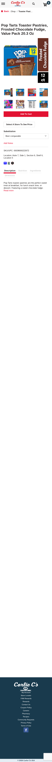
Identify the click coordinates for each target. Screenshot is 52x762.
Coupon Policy (26, 708)
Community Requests (26, 720)
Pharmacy (26, 714)
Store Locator (26, 695)
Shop (13, 11)
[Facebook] (26, 730)
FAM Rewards (26, 698)
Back (6, 11)
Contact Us (26, 704)
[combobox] (26, 136)
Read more (9, 190)
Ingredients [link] (35, 171)
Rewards (26, 701)
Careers (26, 711)
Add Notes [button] (8, 143)
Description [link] (9, 171)
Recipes (26, 717)
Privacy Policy (26, 723)
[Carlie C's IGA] (18, 3)
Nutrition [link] (22, 171)
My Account (26, 692)
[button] (8, 92)
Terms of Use (26, 726)
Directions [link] (10, 175)
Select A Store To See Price (19, 124)
